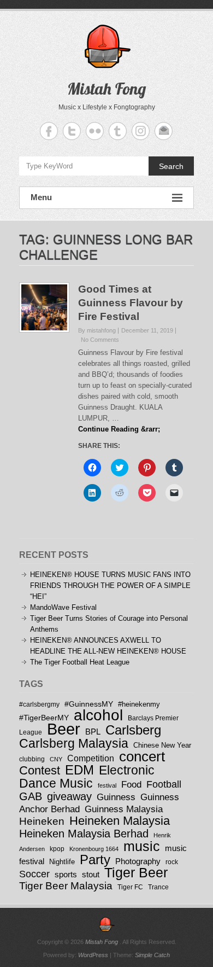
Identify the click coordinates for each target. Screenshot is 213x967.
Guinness (116, 796)
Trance (158, 886)
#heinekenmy (139, 704)
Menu (41, 197)
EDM (79, 769)
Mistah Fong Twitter (72, 131)
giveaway (69, 796)
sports (66, 874)
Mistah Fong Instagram (141, 131)
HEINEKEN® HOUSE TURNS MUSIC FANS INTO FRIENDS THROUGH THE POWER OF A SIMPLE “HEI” (110, 585)
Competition (90, 758)
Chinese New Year (162, 745)
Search (171, 166)
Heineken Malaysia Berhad (84, 834)
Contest (39, 770)
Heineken (41, 821)
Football (163, 784)
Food (131, 784)
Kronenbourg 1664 (94, 849)
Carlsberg (133, 730)
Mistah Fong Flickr (95, 131)
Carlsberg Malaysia (73, 743)
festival (107, 785)
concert (142, 756)
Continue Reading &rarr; (119, 429)
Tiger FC (130, 887)
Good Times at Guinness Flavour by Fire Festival (130, 302)
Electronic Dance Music (87, 776)
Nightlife (62, 862)
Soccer (34, 874)
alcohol (98, 715)
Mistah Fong (106, 88)
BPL (92, 731)
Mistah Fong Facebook (49, 131)
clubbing (32, 758)
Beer (63, 729)
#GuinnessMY (88, 704)
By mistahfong (97, 330)
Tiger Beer (136, 872)
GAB (30, 796)
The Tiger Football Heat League (79, 662)
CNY (56, 759)
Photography (138, 861)
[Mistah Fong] (106, 924)
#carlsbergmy (39, 704)
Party (95, 859)
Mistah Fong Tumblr (118, 131)
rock (171, 862)
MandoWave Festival (63, 607)
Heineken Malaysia (119, 821)
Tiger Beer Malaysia (66, 886)
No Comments (100, 339)
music (141, 846)
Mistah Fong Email (164, 131)
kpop (57, 848)
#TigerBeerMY (44, 717)
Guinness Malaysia (124, 808)
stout (90, 874)
